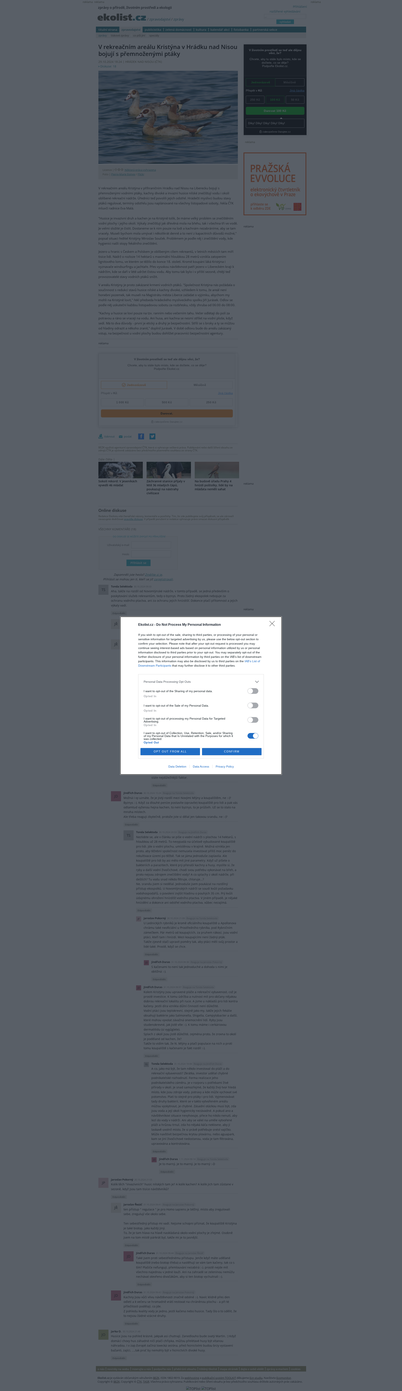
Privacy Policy (225, 766)
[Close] (273, 625)
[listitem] (201, 682)
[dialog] (201, 695)
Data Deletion (177, 766)
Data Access (201, 766)
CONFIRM (232, 751)
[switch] (252, 691)
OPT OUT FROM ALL (170, 751)
